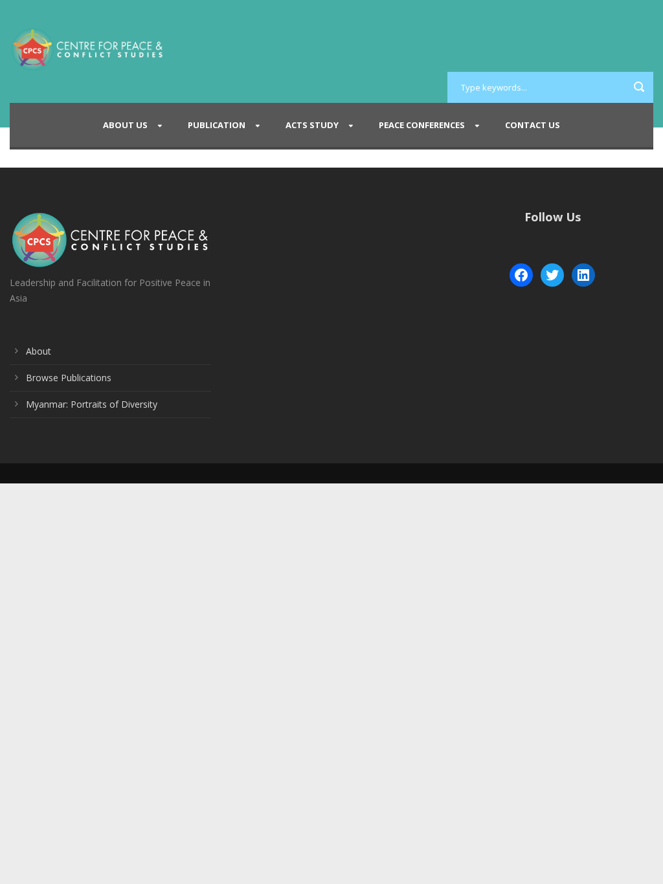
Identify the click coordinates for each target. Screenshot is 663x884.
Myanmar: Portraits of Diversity (91, 404)
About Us (125, 125)
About (38, 351)
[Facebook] (521, 275)
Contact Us (532, 125)
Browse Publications (68, 377)
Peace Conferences (422, 125)
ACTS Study (312, 125)
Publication (216, 125)
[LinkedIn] (583, 275)
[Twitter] (552, 275)
